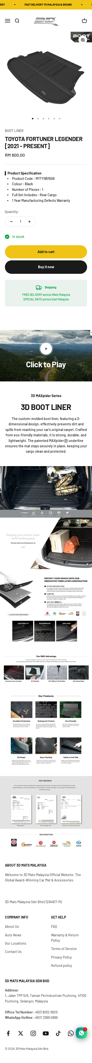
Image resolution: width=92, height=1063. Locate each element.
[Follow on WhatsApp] (70, 1033)
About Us (12, 926)
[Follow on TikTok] (58, 1033)
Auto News (13, 935)
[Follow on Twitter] (20, 1033)
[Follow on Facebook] (8, 1033)
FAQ (54, 926)
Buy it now (46, 267)
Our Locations (15, 943)
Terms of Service (64, 949)
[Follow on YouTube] (45, 1033)
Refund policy (61, 965)
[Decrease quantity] (11, 221)
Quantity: (12, 212)
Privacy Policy (61, 957)
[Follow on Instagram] (33, 1033)
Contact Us (13, 952)
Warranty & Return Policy (65, 937)
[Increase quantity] (29, 221)
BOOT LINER (14, 131)
